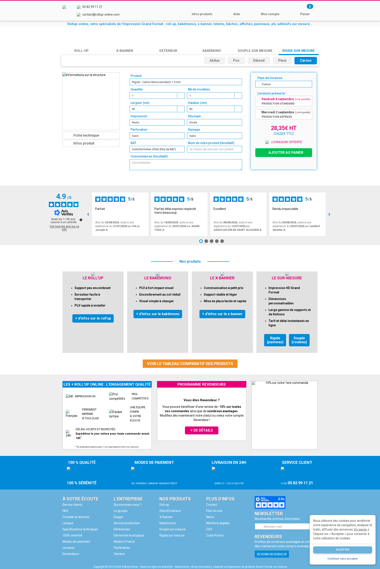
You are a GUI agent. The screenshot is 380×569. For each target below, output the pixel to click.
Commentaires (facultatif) (149, 156)
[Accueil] (64, 11)
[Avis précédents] (88, 214)
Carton (305, 60)
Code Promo (215, 535)
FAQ (65, 511)
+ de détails (201, 430)
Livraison (68, 547)
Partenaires (122, 547)
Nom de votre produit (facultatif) (211, 143)
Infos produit (83, 143)
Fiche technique (86, 135)
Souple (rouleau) (299, 340)
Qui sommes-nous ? (127, 504)
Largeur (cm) (140, 102)
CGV (209, 529)
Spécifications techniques (80, 529)
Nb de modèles (199, 89)
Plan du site (214, 511)
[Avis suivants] (329, 214)
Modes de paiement (76, 541)
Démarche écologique (129, 535)
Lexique (67, 523)
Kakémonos (167, 523)
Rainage (194, 129)
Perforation (139, 129)
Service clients (72, 504)
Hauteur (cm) (197, 102)
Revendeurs (70, 554)
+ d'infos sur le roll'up (93, 318)
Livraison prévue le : (272, 93)
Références (122, 529)
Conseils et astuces (75, 517)
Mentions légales (218, 523)
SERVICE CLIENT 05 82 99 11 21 (297, 472)
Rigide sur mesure (172, 535)
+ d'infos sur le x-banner (222, 314)
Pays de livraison (270, 77)
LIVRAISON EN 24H (229, 472)
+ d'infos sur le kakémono (157, 314)
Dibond (259, 60)
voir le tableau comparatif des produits (190, 363)
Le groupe (121, 511)
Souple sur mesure (172, 529)
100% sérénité (72, 535)
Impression (139, 116)
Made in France (124, 541)
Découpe (194, 116)
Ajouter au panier (286, 152)
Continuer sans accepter (342, 558)
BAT (133, 143)
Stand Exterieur (170, 511)
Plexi (282, 60)
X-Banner (166, 517)
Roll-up (164, 504)
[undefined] (81, 220)
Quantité (136, 89)
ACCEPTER (342, 549)
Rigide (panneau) (275, 340)
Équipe (118, 517)
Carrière (119, 554)
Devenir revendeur (272, 554)
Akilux (214, 60)
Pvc (236, 60)
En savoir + (361, 529)
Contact (211, 504)
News (210, 517)
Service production (127, 523)
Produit (136, 75)
